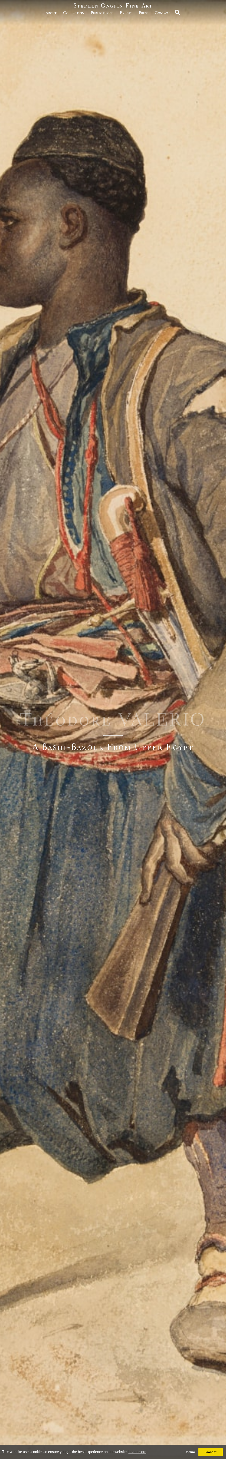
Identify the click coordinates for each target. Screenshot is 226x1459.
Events (126, 12)
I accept (211, 1452)
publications (102, 12)
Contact (162, 12)
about (51, 12)
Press (143, 12)
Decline (190, 1452)
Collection (73, 12)
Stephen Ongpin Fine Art (113, 5)
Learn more (137, 1452)
